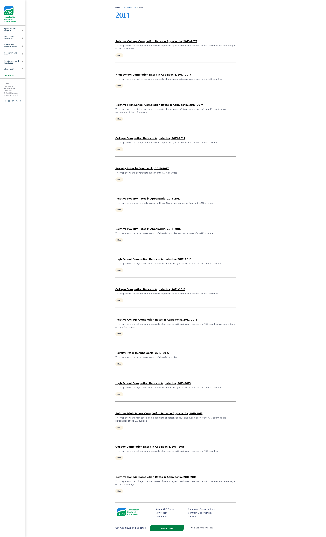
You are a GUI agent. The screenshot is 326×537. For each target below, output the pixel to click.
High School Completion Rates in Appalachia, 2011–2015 (153, 383)
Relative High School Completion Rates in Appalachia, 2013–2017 (159, 104)
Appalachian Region (10, 29)
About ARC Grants (164, 509)
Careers (192, 516)
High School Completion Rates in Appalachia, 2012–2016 (153, 259)
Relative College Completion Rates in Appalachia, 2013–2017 (156, 41)
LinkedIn (13, 101)
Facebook (5, 101)
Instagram (20, 101)
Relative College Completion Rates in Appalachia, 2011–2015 (155, 477)
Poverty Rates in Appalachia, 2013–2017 (142, 168)
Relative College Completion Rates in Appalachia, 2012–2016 (156, 319)
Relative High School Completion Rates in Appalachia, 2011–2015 (158, 413)
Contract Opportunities (200, 513)
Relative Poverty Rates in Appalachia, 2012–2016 (148, 228)
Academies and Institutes (11, 62)
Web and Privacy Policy (202, 528)
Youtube (9, 101)
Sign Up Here (167, 528)
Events (6, 84)
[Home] (10, 14)
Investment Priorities (9, 38)
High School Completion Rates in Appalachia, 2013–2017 (153, 74)
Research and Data (10, 54)
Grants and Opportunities (10, 46)
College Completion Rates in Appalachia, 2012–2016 (150, 289)
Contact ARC (162, 516)
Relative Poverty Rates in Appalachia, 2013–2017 (148, 198)
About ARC (9, 69)
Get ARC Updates (11, 93)
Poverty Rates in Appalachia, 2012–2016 (142, 352)
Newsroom (8, 86)
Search (7, 75)
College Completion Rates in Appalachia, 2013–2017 (150, 138)
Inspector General (11, 95)
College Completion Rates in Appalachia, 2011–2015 (150, 446)
